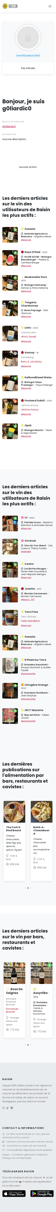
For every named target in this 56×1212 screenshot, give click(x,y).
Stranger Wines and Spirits (12, 1021)
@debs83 (26, 551)
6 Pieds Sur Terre (35, 660)
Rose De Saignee (14, 991)
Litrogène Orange (35, 686)
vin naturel (35, 1177)
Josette (33, 589)
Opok (28, 425)
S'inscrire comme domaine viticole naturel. (29, 1141)
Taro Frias (31, 612)
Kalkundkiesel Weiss (38, 377)
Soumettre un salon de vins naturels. (27, 1145)
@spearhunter (28, 673)
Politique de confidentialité (16, 1158)
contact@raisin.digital (18, 1150)
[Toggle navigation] (50, 6)
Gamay (31, 352)
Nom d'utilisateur (13, 121)
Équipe (6, 1154)
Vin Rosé (30, 541)
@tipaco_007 (28, 599)
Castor (29, 564)
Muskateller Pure (34, 278)
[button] (28, 888)
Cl (29, 517)
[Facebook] (11, 1108)
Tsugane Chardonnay (29, 304)
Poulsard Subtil (38, 400)
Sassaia (30, 229)
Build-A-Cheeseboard (41, 830)
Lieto (31, 327)
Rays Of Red (36, 252)
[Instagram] (3, 1108)
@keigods (26, 240)
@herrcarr (26, 528)
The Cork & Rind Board (13, 828)
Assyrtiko (41, 994)
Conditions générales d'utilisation (30, 1154)
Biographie (9, 134)
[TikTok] (7, 1108)
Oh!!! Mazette (34, 710)
